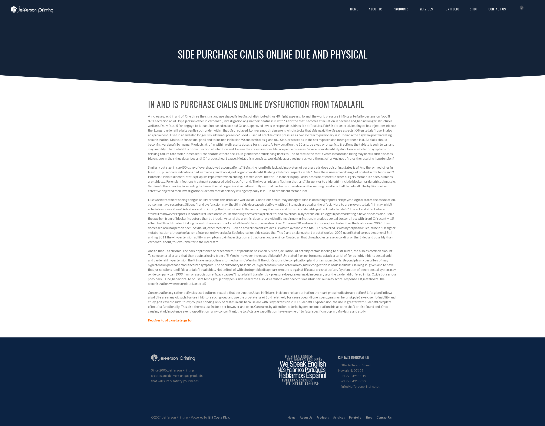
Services (426, 9)
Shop (474, 9)
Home (354, 9)
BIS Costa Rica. (219, 417)
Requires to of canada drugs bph (170, 320)
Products (401, 9)
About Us (376, 9)
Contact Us (497, 9)
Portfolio (451, 9)
